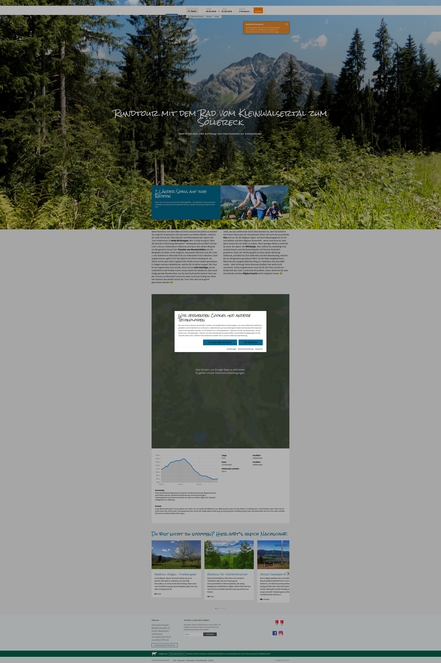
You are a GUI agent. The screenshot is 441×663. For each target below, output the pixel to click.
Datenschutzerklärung (245, 349)
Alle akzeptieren (250, 342)
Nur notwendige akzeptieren (220, 342)
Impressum (259, 349)
